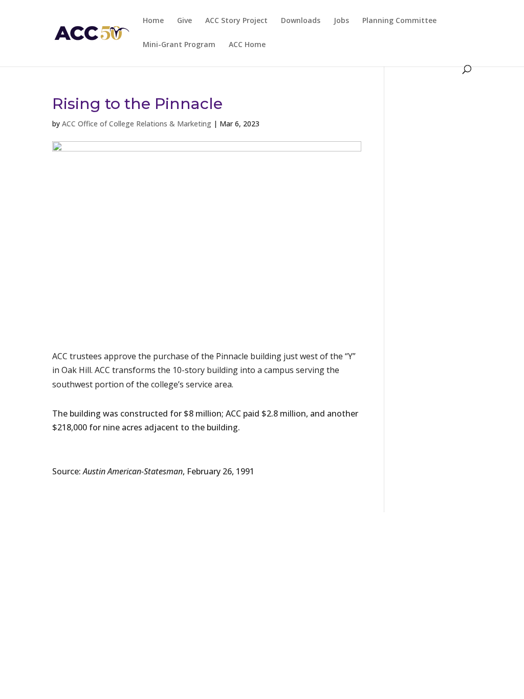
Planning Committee (399, 21)
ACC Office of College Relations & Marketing (136, 123)
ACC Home (247, 45)
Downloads (300, 21)
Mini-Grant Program (179, 45)
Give (184, 21)
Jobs (341, 21)
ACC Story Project (236, 21)
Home (153, 21)
